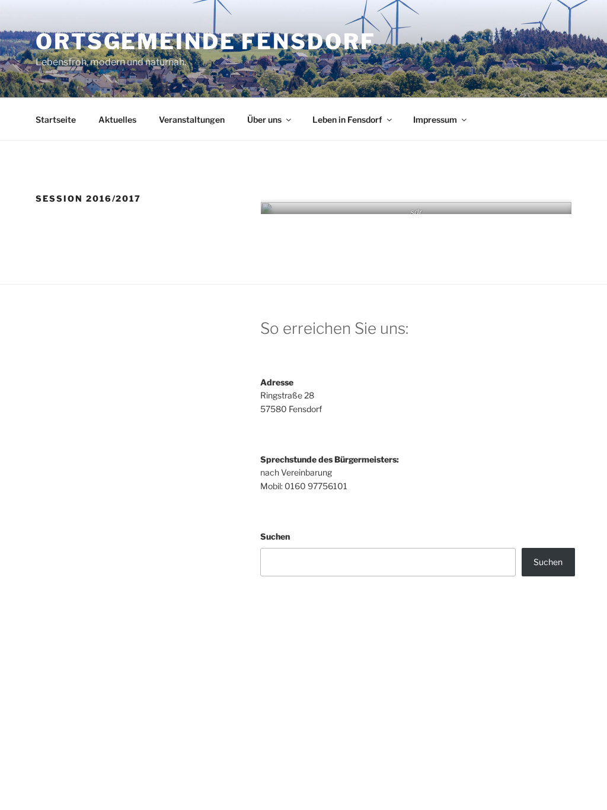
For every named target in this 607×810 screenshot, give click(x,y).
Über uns (264, 119)
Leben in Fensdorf (347, 119)
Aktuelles (117, 119)
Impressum (435, 119)
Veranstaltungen (192, 119)
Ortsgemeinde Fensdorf (205, 41)
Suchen (275, 536)
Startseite (56, 119)
